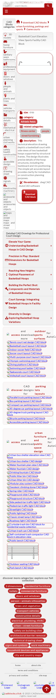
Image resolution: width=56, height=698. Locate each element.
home (18, 665)
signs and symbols (17, 645)
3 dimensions (14, 586)
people (45, 130)
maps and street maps (9, 225)
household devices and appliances (28, 650)
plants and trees (9, 99)
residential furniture (38, 586)
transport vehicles (28, 610)
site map (43, 675)
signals (7, 181)
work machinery (41, 645)
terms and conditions (28, 670)
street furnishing (30, 135)
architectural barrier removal (28, 635)
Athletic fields (28, 121)
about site (36, 665)
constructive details (28, 615)
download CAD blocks (35, 22)
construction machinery (10, 189)
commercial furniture (34, 591)
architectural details (10, 119)
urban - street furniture (28, 625)
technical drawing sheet (28, 640)
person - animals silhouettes (28, 600)
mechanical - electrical (9, 128)
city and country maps (28, 655)
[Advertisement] (34, 92)
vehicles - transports (9, 109)
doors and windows (9, 77)
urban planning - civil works (9, 140)
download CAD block (30, 195)
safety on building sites (28, 630)
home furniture (8, 46)
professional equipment (10, 68)
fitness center (28, 130)
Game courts (33, 29)
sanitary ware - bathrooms (9, 57)
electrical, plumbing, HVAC (28, 620)
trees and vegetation (28, 605)
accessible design (8, 162)
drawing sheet (7, 172)
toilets (13, 591)
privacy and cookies (18, 675)
